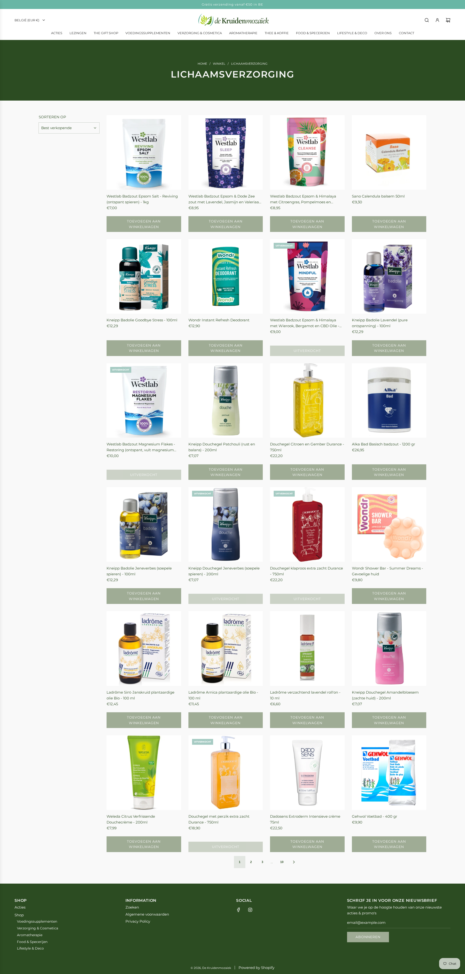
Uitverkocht (307, 350)
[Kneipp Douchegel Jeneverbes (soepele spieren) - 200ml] (225, 524)
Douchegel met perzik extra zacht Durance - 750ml (218, 819)
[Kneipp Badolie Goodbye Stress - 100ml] (144, 276)
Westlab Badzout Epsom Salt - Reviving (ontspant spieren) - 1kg (142, 199)
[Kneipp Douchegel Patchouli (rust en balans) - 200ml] (225, 400)
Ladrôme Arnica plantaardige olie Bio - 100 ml (223, 695)
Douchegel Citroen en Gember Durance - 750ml (307, 447)
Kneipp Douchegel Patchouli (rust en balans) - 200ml (221, 447)
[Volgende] (293, 862)
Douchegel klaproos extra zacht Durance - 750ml (306, 571)
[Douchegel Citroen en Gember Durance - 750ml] (307, 400)
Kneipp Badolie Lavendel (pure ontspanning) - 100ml (380, 323)
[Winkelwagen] (448, 20)
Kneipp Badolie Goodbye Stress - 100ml (142, 320)
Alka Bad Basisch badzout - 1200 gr (383, 444)
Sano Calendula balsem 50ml (378, 196)
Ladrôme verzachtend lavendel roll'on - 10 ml (305, 695)
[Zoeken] (426, 20)
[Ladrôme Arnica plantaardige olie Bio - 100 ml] (225, 648)
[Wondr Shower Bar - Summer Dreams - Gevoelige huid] (389, 524)
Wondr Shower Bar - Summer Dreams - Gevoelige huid (387, 571)
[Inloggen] (437, 20)
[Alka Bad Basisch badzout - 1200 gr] (389, 400)
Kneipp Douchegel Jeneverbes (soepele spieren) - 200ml (224, 571)
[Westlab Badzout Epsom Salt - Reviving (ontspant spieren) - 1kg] (144, 152)
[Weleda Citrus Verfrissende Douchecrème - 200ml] (144, 772)
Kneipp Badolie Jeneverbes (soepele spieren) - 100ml (139, 571)
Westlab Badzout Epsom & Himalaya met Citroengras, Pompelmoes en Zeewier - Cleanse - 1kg (303, 199)
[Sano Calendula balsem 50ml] (389, 152)
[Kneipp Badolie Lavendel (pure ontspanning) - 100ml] (389, 276)
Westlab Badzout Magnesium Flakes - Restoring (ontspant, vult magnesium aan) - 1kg (141, 447)
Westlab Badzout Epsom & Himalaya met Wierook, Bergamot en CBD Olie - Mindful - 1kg (304, 323)
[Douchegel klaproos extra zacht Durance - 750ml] (307, 524)
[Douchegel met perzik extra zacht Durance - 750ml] (225, 772)
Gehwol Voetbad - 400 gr (374, 816)
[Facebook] (238, 909)
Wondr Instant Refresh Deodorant (218, 320)
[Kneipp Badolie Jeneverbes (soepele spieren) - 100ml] (144, 524)
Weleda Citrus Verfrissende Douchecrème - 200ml (131, 819)
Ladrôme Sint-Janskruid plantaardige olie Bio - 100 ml (140, 695)
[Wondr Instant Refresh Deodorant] (225, 276)
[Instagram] (250, 909)
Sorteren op (52, 117)
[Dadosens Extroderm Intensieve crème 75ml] (307, 772)
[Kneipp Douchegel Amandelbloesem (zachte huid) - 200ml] (389, 648)
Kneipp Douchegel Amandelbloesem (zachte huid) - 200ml (385, 695)
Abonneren (368, 937)
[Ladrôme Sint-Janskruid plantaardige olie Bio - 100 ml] (144, 648)
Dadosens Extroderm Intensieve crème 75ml (305, 819)
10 (282, 862)
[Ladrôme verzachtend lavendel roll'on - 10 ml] (307, 648)
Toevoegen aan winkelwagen (144, 224)
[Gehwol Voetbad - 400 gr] (389, 772)
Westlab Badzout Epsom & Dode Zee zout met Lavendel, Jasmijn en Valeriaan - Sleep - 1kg (224, 199)
